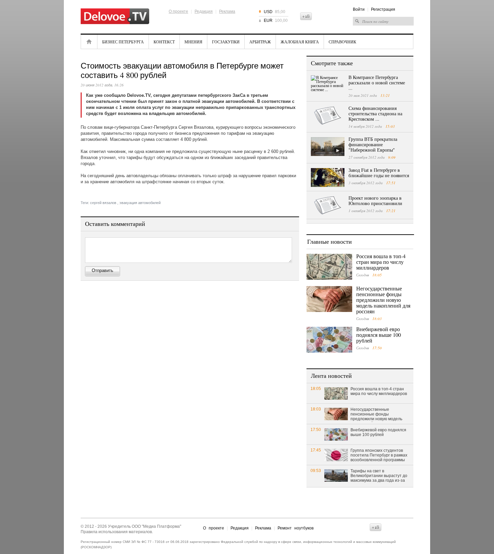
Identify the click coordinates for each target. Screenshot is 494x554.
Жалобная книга (300, 41)
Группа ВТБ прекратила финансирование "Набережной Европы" (372, 144)
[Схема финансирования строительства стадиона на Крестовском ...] (327, 115)
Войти (359, 9)
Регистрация (383, 9)
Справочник (342, 41)
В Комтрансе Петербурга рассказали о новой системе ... (376, 82)
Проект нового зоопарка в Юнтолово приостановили (375, 200)
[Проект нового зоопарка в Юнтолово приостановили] (327, 205)
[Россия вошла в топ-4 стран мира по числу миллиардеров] (329, 267)
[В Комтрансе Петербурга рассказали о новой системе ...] (327, 84)
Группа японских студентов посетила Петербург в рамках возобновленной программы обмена (379, 455)
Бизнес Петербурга (123, 41)
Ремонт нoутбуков (296, 528)
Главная (89, 42)
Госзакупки (226, 41)
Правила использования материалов (116, 531)
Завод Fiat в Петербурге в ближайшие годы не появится (378, 173)
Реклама (227, 11)
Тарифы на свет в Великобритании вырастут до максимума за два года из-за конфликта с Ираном (379, 476)
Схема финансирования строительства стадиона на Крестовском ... (375, 113)
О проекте (178, 11)
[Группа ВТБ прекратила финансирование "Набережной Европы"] (327, 146)
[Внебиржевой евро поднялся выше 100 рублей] (329, 340)
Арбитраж (260, 41)
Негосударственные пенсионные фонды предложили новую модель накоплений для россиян (383, 300)
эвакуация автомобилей (140, 203)
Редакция (204, 11)
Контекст (164, 41)
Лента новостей (331, 375)
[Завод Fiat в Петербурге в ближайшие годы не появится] (327, 177)
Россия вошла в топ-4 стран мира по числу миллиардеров (381, 261)
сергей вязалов (103, 203)
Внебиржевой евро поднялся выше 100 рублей (378, 334)
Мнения (193, 41)
